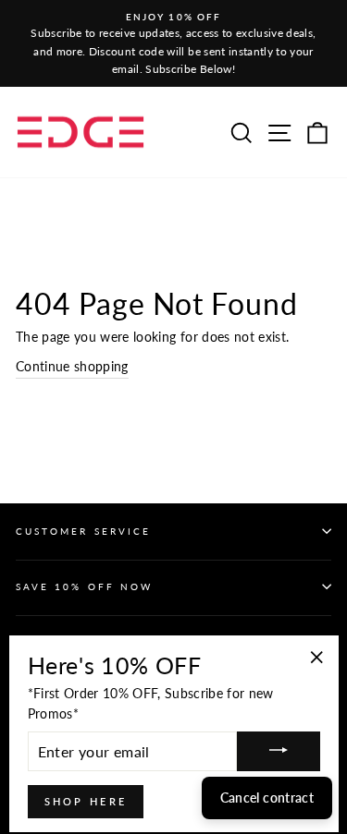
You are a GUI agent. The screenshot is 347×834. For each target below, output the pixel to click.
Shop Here (86, 801)
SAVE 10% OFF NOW (84, 586)
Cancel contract (267, 797)
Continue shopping (72, 366)
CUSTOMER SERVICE (83, 531)
